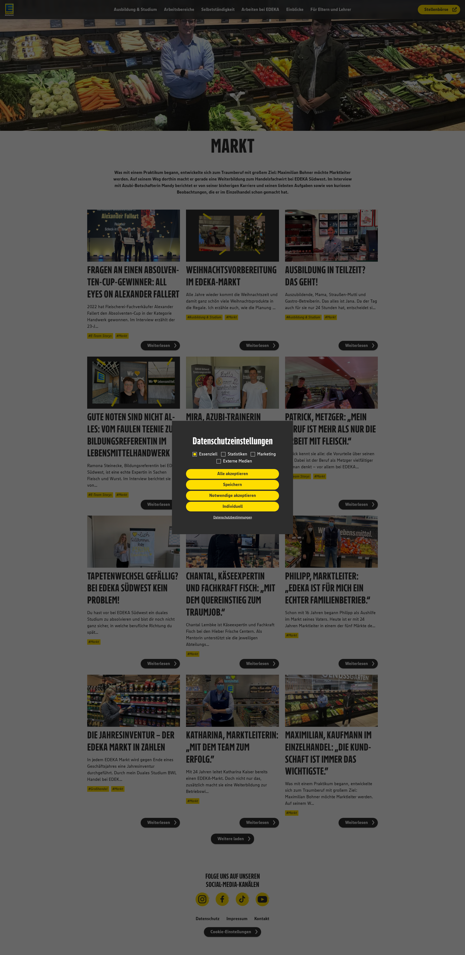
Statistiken (237, 454)
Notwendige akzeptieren (232, 495)
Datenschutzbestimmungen (232, 517)
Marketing (266, 454)
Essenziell (208, 454)
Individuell (233, 506)
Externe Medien (237, 461)
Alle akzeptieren (232, 473)
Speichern (232, 484)
